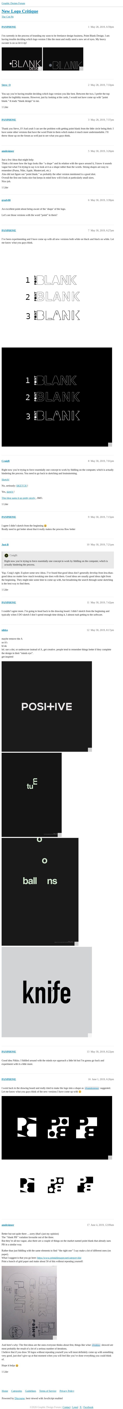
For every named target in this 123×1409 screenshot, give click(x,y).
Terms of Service (47, 1391)
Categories (16, 1391)
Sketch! (5, 479)
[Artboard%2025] (57, 1187)
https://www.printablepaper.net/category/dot (59, 1257)
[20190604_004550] (29, 1303)
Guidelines (30, 1391)
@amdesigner (92, 1088)
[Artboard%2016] (57, 296)
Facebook (88, 1407)
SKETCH (21, 485)
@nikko (96, 1345)
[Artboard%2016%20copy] (57, 397)
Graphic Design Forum (13, 3)
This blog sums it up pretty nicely (19, 498)
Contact (66, 1407)
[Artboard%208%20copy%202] (22, 59)
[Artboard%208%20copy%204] (63, 59)
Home (5, 1391)
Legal (75, 1407)
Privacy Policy (67, 1391)
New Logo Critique (20, 11)
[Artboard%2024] (57, 1128)
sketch (10, 491)
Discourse (20, 1398)
